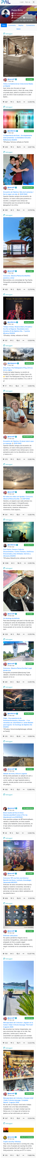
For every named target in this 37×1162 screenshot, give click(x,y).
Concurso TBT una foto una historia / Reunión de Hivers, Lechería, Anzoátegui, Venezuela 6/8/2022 (17, 880)
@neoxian (11, 1137)
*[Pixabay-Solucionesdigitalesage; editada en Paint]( (17, 730)
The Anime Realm (28, 808)
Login (22, 2)
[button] (33, 2)
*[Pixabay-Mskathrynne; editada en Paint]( (17, 558)
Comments (12, 25)
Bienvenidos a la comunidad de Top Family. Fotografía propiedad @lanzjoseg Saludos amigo (18, 282)
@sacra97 (11, 79)
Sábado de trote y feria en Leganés (15, 773)
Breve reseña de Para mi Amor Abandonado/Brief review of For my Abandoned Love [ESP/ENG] (15, 815)
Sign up (27, 2)
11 (19, 1043)
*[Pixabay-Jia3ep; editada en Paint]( (15, 335)
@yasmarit (11, 808)
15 (20, 563)
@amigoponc (12, 363)
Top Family (29, 79)
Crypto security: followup (12, 1141)
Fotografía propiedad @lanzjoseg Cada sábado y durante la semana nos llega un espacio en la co (17, 675)
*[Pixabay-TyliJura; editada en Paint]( (16, 142)
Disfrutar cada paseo (10, 935)
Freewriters (29, 363)
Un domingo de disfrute (11, 618)
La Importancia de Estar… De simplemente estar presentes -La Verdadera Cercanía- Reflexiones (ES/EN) (17, 138)
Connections (30, 25)
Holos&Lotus (29, 131)
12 (19, 459)
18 (19, 736)
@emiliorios (12, 131)
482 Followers (19, 13)
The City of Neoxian (27, 1137)
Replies (20, 25)
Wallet (18, 29)
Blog (3, 25)
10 (19, 102)
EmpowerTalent (28, 187)
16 (20, 289)
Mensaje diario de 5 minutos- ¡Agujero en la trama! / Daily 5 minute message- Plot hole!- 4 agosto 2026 (18, 1025)
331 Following (18, 15)
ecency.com (18, 18)
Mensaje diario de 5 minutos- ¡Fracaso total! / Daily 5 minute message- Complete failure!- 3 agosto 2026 (18, 1100)
